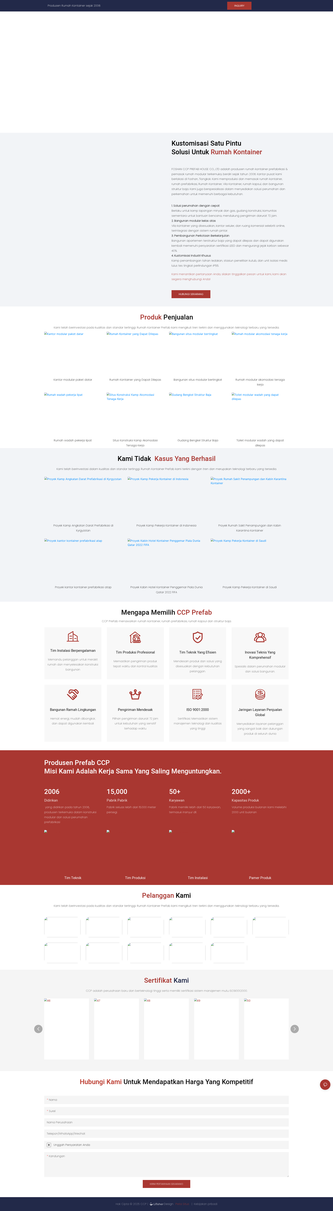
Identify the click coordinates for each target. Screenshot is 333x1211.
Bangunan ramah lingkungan (73, 709)
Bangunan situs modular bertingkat (198, 380)
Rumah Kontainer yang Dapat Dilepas (135, 380)
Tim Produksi (135, 877)
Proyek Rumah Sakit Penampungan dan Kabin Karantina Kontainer (249, 528)
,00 (117, 792)
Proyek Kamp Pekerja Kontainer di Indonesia (166, 525)
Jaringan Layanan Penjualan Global (260, 712)
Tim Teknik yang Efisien (197, 652)
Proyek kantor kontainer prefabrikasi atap (83, 587)
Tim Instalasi (198, 877)
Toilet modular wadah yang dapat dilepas (260, 442)
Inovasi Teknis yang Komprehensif (260, 655)
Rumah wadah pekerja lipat (73, 440)
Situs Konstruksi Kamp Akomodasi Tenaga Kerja (135, 442)
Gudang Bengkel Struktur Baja (197, 440)
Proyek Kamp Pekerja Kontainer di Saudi (250, 587)
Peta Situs (182, 1204)
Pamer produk (260, 877)
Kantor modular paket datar (73, 380)
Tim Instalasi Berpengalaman (73, 650)
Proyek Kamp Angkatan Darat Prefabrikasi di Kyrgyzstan (83, 528)
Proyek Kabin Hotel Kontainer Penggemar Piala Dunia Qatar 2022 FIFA (166, 589)
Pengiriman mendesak (135, 709)
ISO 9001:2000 (197, 709)
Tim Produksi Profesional (135, 652)
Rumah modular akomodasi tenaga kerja (260, 382)
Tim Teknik (72, 877)
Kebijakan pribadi (205, 1204)
